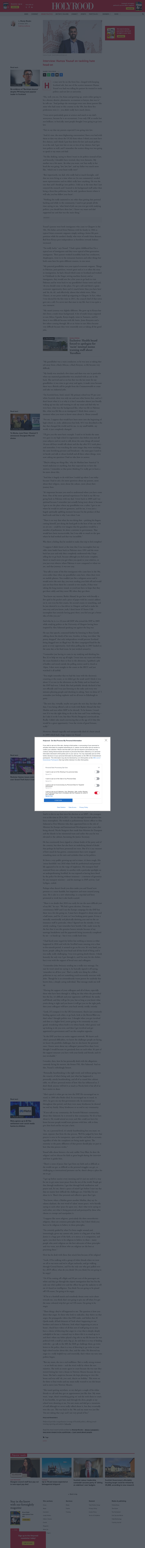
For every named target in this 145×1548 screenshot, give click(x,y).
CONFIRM (58, 800)
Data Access (72, 807)
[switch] (97, 772)
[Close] (107, 741)
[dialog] (72, 774)
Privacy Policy (83, 807)
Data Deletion (61, 807)
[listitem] (72, 767)
